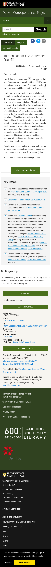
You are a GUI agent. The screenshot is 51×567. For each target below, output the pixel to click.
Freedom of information (12, 498)
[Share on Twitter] (38, 41)
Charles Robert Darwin (14, 320)
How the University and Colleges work (19, 522)
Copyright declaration (11, 407)
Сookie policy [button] (38, 556)
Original (20, 42)
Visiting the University (12, 527)
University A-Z (8, 485)
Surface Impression (21, 417)
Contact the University (12, 489)
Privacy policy (8, 412)
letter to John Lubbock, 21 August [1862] (25, 249)
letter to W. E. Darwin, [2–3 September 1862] (27, 260)
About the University (12, 516)
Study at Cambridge (11, 508)
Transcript (7, 42)
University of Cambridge (15, 402)
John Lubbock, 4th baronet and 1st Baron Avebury (25, 326)
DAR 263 (8, 337)
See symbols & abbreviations (24, 342)
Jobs (4, 546)
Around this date (10, 48)
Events (5, 541)
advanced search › (10, 34)
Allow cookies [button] (24, 563)
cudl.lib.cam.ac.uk (11, 385)
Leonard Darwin (25, 216)
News (5, 536)
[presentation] (39, 152)
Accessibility (7, 493)
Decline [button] (8, 563)
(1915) (36, 234)
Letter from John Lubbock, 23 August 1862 (26, 200)
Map (4, 531)
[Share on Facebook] (33, 41)
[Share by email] (44, 41)
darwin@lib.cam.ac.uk (12, 397)
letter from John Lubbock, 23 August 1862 (29, 192)
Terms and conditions (11, 502)
